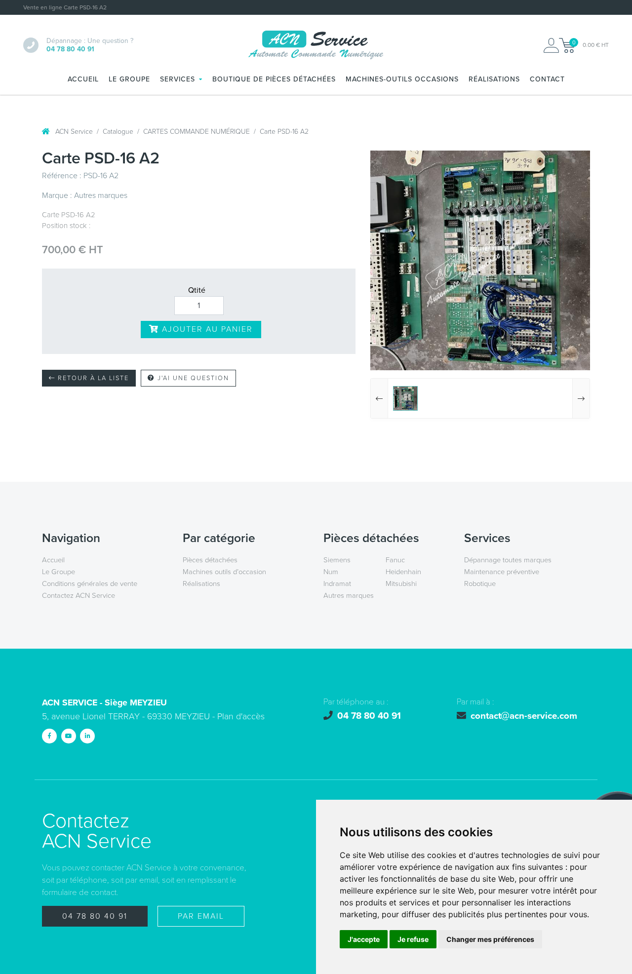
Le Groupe (129, 79)
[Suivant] (581, 398)
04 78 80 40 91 (94, 916)
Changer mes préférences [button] (490, 939)
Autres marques (348, 595)
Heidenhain (403, 571)
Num (330, 571)
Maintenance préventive (501, 571)
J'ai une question (192, 378)
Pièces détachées (210, 559)
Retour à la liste (92, 378)
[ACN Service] (316, 45)
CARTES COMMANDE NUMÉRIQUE (196, 131)
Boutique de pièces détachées (274, 79)
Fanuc (395, 559)
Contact (547, 79)
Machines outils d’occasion (224, 571)
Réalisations (494, 79)
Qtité (196, 290)
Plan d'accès (241, 716)
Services (177, 79)
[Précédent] (379, 398)
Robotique (480, 583)
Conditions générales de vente (89, 583)
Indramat (337, 583)
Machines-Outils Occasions (402, 79)
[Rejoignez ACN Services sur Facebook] (49, 736)
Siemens (337, 559)
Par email (201, 916)
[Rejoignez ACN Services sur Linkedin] (87, 736)
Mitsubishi (401, 583)
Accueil (83, 79)
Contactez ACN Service (78, 595)
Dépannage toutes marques (508, 559)
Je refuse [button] (413, 939)
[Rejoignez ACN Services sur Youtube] (68, 736)
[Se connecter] (551, 45)
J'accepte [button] (364, 939)
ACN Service (73, 131)
